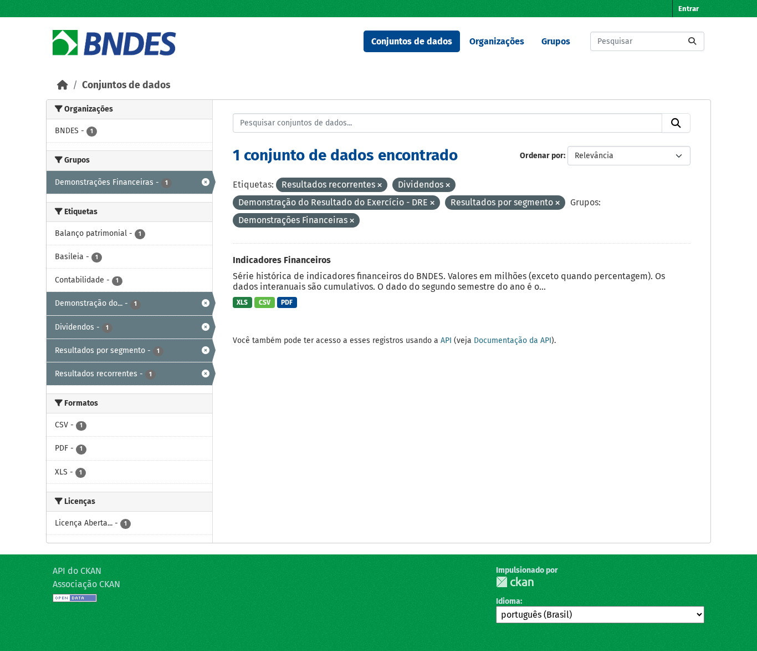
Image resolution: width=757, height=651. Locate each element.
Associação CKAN (86, 584)
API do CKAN (77, 571)
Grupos (555, 41)
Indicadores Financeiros (282, 260)
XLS (242, 302)
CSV (264, 302)
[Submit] (692, 41)
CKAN (515, 582)
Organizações (496, 41)
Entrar (688, 8)
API (446, 340)
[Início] (62, 85)
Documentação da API (512, 340)
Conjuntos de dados (411, 41)
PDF (287, 302)
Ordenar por (542, 155)
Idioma (508, 601)
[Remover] (379, 185)
